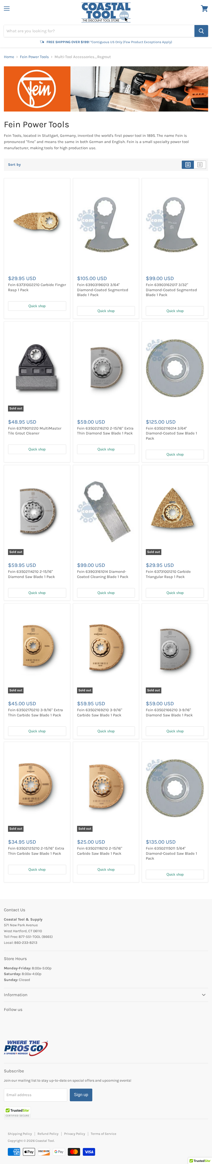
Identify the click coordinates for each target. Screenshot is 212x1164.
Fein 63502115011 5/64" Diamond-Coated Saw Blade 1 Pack (171, 853)
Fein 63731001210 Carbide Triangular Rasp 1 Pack (168, 574)
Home (9, 57)
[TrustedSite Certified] (17, 1112)
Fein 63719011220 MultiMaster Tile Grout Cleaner (34, 431)
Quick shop (37, 306)
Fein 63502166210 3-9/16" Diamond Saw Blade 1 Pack (169, 712)
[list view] (200, 165)
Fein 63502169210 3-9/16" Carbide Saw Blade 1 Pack (99, 712)
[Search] (201, 31)
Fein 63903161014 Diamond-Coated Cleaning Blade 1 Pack (102, 574)
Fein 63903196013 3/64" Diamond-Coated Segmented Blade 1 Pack (102, 289)
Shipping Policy (20, 1134)
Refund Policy (47, 1134)
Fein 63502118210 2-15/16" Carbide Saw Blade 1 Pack (99, 851)
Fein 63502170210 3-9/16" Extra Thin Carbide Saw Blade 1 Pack (35, 712)
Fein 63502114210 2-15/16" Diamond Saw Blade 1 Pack (31, 574)
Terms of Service (103, 1134)
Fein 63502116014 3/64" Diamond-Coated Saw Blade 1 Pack (171, 433)
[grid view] (188, 165)
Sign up (81, 1094)
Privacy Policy (74, 1134)
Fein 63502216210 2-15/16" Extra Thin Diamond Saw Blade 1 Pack (105, 431)
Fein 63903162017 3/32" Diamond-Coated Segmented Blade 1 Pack (171, 289)
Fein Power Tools (34, 57)
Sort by (14, 165)
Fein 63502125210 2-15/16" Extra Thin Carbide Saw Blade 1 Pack (36, 851)
